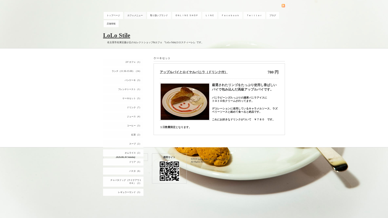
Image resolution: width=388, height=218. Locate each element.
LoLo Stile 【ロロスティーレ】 (213, 159)
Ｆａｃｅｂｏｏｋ (230, 15)
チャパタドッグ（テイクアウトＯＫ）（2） (125, 181)
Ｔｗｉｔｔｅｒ (254, 15)
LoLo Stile (116, 35)
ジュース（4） (134, 116)
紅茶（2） (136, 134)
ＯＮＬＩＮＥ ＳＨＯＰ (186, 15)
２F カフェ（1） (133, 62)
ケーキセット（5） (131, 98)
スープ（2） (135, 144)
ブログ (272, 15)
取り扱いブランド (159, 15)
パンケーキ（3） (133, 80)
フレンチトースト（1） (129, 89)
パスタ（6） (135, 171)
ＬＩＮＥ (209, 15)
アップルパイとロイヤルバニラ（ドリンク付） (194, 72)
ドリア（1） (135, 162)
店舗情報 (111, 23)
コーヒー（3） (134, 125)
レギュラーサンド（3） (129, 192)
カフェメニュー (135, 15)
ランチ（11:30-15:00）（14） (126, 71)
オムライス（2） (133, 153)
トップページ (113, 15)
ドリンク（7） (134, 107)
